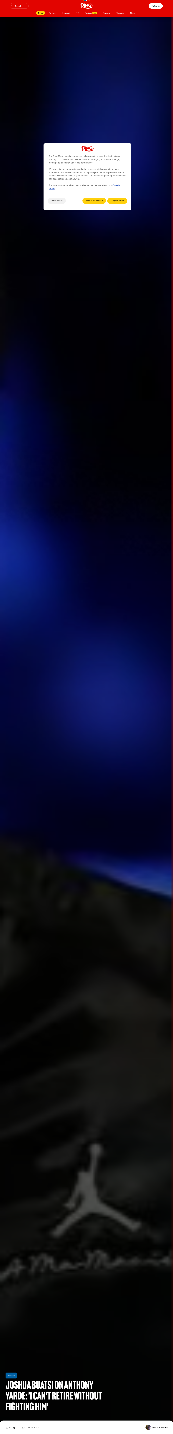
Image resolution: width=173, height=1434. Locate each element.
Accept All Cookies (117, 200)
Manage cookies (57, 200)
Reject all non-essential (94, 200)
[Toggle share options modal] (23, 1427)
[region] (87, 176)
